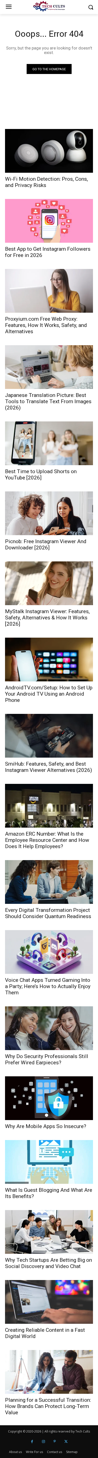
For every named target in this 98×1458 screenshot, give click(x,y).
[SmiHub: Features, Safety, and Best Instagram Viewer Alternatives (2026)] (49, 736)
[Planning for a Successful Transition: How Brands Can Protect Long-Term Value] (49, 1372)
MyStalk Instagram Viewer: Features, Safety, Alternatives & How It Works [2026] (47, 617)
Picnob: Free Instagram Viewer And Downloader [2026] (45, 544)
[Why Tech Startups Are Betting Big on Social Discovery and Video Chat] (49, 1232)
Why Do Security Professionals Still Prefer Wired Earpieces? (46, 1059)
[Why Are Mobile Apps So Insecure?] (49, 1098)
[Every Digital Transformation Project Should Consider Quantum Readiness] (49, 882)
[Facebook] (32, 1441)
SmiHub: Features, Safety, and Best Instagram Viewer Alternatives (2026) (48, 767)
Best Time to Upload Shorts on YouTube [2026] (41, 474)
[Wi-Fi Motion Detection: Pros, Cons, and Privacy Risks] (49, 151)
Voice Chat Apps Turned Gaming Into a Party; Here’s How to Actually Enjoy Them (47, 986)
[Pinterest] (54, 1441)
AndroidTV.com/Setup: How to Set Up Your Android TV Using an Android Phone (48, 694)
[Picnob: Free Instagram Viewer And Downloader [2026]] (49, 513)
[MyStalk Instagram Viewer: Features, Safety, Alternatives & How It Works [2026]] (49, 583)
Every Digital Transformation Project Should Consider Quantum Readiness (48, 913)
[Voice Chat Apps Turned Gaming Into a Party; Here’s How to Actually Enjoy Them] (49, 952)
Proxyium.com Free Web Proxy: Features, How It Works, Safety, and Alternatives (46, 325)
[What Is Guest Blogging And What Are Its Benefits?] (49, 1162)
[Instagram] (43, 1441)
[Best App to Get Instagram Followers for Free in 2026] (49, 221)
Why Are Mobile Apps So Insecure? (45, 1126)
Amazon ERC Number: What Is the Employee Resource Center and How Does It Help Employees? (47, 840)
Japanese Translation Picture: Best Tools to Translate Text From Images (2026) (48, 401)
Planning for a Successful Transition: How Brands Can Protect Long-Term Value (48, 1406)
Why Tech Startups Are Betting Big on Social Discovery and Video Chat (48, 1263)
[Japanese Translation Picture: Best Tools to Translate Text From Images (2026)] (49, 367)
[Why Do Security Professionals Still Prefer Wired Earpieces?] (49, 1028)
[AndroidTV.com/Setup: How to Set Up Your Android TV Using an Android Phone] (49, 659)
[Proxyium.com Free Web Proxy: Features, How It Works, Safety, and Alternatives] (49, 291)
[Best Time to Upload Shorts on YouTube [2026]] (49, 443)
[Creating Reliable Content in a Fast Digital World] (49, 1302)
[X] (66, 1441)
